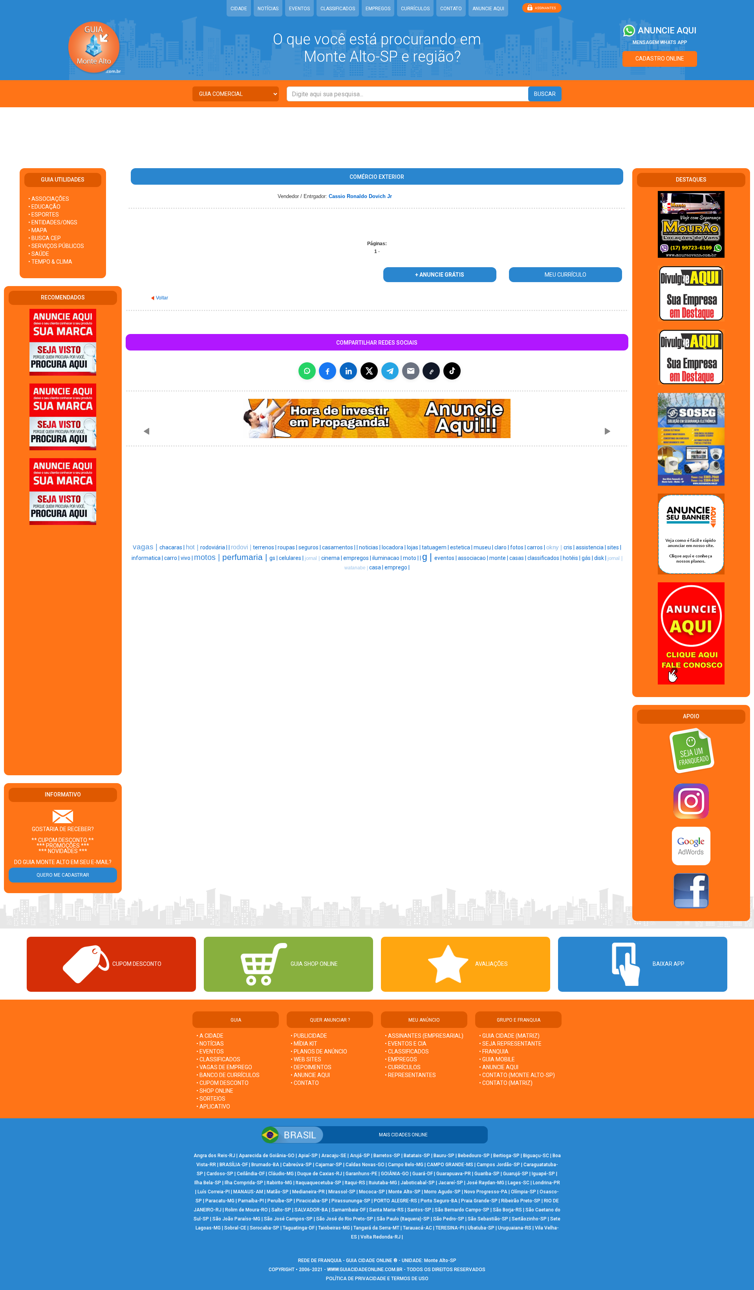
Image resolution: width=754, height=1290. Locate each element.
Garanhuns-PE (361, 1173)
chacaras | (172, 547)
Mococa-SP (372, 1192)
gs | (274, 558)
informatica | (148, 558)
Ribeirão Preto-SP (520, 1201)
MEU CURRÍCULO (565, 275)
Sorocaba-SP (264, 1228)
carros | (536, 547)
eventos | (446, 558)
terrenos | (265, 547)
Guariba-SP (487, 1173)
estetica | (462, 547)
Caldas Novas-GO (365, 1164)
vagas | (146, 547)
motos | (208, 557)
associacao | (473, 558)
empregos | (357, 558)
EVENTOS (299, 8)
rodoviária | (214, 547)
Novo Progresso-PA (485, 1192)
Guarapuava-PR (453, 1173)
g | (428, 557)
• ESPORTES (43, 214)
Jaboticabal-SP (418, 1182)
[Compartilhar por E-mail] (410, 371)
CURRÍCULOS (415, 8)
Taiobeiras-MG (334, 1228)
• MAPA (37, 230)
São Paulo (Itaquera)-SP (403, 1219)
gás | (588, 558)
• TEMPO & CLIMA (50, 262)
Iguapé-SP (543, 1173)
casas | (518, 558)
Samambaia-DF (348, 1210)
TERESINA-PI (450, 1228)
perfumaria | (245, 557)
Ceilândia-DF (251, 1173)
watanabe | (356, 568)
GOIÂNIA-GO (395, 1173)
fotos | (518, 547)
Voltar (162, 298)
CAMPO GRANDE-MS (450, 1164)
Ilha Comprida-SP (244, 1182)
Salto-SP (281, 1210)
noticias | (370, 547)
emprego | (397, 567)
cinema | (332, 558)
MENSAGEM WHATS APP (660, 42)
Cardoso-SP (220, 1173)
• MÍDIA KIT (304, 1043)
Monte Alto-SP (404, 1192)
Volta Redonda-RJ (381, 1237)
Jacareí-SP (450, 1182)
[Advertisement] (377, 132)
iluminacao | (387, 558)
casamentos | (339, 547)
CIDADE (239, 8)
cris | (570, 547)
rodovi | (242, 547)
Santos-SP (419, 1210)
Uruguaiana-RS (514, 1228)
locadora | (394, 547)
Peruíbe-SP (280, 1201)
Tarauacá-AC (417, 1228)
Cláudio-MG (281, 1173)
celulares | (292, 558)
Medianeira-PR (308, 1192)
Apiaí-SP (308, 1155)
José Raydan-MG (485, 1182)
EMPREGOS (378, 8)
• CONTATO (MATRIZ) (506, 1083)
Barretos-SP (386, 1155)
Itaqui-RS (355, 1182)
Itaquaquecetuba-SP (318, 1182)
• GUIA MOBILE (497, 1059)
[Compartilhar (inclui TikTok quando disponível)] (452, 371)
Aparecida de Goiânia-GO (267, 1155)
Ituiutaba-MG (383, 1182)
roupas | (288, 547)
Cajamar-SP (328, 1164)
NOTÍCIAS (268, 8)
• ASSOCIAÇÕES (48, 199)
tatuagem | (436, 547)
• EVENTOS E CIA (405, 1043)
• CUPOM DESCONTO (222, 1083)
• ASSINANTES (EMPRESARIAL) (424, 1036)
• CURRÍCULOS (403, 1067)
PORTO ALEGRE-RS (395, 1201)
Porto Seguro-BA (439, 1201)
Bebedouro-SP (474, 1155)
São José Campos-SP (288, 1219)
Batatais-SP (417, 1155)
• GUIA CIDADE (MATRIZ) (509, 1036)
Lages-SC (518, 1182)
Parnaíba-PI (251, 1201)
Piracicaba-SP (312, 1201)
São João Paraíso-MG (236, 1219)
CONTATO (451, 8)
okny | (555, 547)
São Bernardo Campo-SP (462, 1210)
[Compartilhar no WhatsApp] (307, 371)
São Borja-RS (507, 1210)
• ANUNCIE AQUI (310, 1075)
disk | (601, 558)
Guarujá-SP (515, 1173)
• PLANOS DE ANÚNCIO (319, 1051)
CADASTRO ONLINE (659, 58)
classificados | (545, 558)
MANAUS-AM (248, 1192)
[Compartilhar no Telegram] (390, 371)
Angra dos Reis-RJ (214, 1155)
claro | (502, 547)
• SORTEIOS (210, 1098)
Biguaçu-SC (536, 1155)
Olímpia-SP (523, 1192)
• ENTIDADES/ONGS (52, 222)
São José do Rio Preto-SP (344, 1219)
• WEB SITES (306, 1059)
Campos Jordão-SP (498, 1164)
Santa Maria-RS (386, 1210)
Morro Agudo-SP (442, 1192)
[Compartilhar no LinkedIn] (348, 371)
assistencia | (591, 547)
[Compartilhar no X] (369, 371)
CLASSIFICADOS (337, 8)
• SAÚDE (38, 254)
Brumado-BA (265, 1164)
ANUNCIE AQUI (488, 8)
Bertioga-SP (506, 1155)
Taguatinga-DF (299, 1228)
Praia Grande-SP (479, 1201)
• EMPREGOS (401, 1059)
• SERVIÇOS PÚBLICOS (56, 246)
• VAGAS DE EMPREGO (224, 1067)
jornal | (313, 558)
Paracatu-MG (219, 1201)
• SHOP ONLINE (214, 1091)
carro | (172, 558)
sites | (614, 547)
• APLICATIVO (213, 1106)
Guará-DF (422, 1173)
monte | (499, 558)
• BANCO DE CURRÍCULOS (228, 1075)
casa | (376, 567)
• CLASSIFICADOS (218, 1059)
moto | (411, 558)
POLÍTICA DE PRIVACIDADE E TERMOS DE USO (377, 1278)
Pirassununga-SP (350, 1201)
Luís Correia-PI (214, 1192)
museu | (484, 547)
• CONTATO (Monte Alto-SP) (517, 1075)
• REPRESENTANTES (410, 1075)
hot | (193, 547)
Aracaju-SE (333, 1155)
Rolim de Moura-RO (246, 1210)
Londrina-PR (546, 1182)
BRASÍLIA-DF (234, 1164)
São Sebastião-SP (488, 1219)
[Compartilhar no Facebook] (327, 371)
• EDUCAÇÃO (44, 207)
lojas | (414, 547)
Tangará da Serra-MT (376, 1228)
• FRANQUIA (494, 1051)
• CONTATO (305, 1083)
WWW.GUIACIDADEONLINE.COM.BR (365, 1269)
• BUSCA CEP (44, 238)
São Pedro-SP (448, 1219)
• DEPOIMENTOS (311, 1067)
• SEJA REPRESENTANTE (511, 1043)
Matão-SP (278, 1192)
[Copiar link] (431, 371)
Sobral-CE (235, 1228)
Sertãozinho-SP (529, 1219)
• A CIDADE (209, 1036)
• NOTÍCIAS (210, 1043)
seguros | (310, 547)
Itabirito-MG (279, 1182)
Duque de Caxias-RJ (319, 1173)
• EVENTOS (210, 1051)
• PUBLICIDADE (309, 1036)
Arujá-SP (360, 1155)
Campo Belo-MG (405, 1164)
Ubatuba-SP (481, 1228)
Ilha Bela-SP (207, 1182)
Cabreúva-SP (297, 1164)
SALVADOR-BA (311, 1210)
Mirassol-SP (341, 1192)
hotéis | (572, 558)
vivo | (187, 558)
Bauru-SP (444, 1155)
